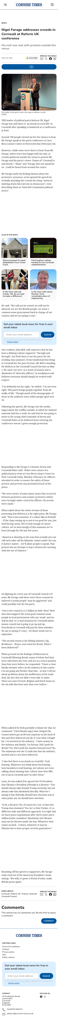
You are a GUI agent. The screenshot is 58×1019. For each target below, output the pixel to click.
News (4, 23)
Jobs (4, 954)
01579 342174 (16, 1009)
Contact (5, 949)
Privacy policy (8, 952)
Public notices (8, 957)
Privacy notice (12, 342)
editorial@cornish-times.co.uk (20, 1014)
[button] (5, 4)
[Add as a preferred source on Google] (31, 58)
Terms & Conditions (11, 946)
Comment (49, 921)
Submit (47, 334)
